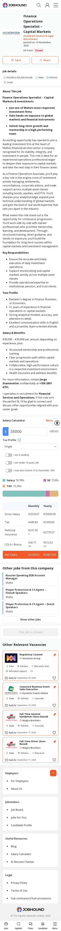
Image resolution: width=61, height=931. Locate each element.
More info (52, 420)
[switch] (8, 455)
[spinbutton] (28, 431)
